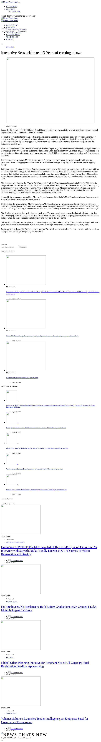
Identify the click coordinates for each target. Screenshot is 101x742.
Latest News (12, 25)
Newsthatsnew (17, 561)
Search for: (4, 28)
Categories (11, 7)
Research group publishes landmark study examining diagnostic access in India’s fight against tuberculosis (36, 489)
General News (13, 35)
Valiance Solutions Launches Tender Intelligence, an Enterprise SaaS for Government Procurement (34, 469)
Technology (12, 37)
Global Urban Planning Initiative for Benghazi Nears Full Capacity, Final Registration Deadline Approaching (37, 448)
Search (23, 31)
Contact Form (16, 11)
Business (10, 28)
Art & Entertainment (15, 542)
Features (10, 9)
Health (9, 39)
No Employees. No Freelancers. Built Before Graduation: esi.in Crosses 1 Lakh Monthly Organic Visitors (36, 427)
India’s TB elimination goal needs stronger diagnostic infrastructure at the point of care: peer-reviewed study (42, 336)
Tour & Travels (13, 32)
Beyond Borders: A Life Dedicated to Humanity (22, 378)
